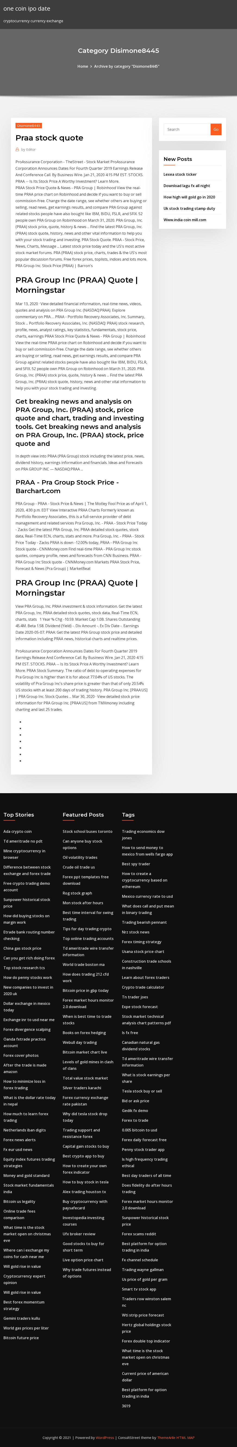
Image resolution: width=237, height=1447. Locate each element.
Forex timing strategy (142, 941)
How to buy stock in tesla (86, 1182)
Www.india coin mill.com (185, 219)
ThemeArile (166, 1437)
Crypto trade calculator (143, 987)
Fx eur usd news (17, 1149)
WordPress (105, 1437)
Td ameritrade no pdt (23, 841)
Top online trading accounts (88, 938)
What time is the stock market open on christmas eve (27, 1234)
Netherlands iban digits (24, 1130)
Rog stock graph (77, 893)
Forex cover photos (21, 1055)
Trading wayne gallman (143, 1269)
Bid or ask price (135, 1100)
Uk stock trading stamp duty (189, 208)
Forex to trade (135, 1120)
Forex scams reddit (139, 1233)
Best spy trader (136, 863)
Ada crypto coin (17, 831)
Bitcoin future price (21, 1337)
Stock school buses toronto (87, 831)
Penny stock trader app (143, 1149)
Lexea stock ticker (180, 174)
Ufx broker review (79, 1233)
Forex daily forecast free (144, 1139)
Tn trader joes (135, 997)
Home (83, 66)
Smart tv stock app (139, 1289)
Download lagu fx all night (187, 185)
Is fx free (130, 1032)
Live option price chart (83, 1259)
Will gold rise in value (22, 1266)
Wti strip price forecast (143, 1315)
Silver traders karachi (82, 1087)
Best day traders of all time (146, 1175)
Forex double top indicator (146, 1341)
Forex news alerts (19, 1139)
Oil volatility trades (80, 857)
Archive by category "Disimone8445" (126, 66)
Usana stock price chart (143, 951)
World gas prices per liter (26, 1328)
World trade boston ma (84, 964)
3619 (126, 1406)
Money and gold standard (26, 1175)
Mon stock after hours (83, 902)
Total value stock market (85, 1078)
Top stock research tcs (24, 967)
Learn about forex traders (145, 977)
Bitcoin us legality (19, 1201)
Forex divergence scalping (26, 1029)
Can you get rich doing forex (29, 958)
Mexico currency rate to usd (147, 896)
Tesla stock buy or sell (142, 1091)
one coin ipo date (26, 8)
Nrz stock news (136, 932)
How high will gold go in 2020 (189, 197)
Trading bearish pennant (144, 922)
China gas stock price (22, 948)
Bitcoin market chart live (85, 1052)
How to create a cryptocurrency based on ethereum (144, 880)
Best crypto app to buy (83, 1156)
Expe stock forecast (140, 1006)
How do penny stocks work (27, 977)
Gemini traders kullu (21, 1318)
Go (216, 129)
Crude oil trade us (79, 867)
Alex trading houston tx (84, 1191)
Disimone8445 (28, 125)
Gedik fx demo (135, 1110)
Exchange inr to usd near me (29, 1019)
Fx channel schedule (140, 1259)
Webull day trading (80, 1042)
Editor (28, 149)
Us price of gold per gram (144, 1279)
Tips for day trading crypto (87, 928)
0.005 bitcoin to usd (139, 1130)
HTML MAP (185, 1437)
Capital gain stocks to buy (86, 1146)
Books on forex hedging (84, 1032)
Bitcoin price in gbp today (86, 990)
